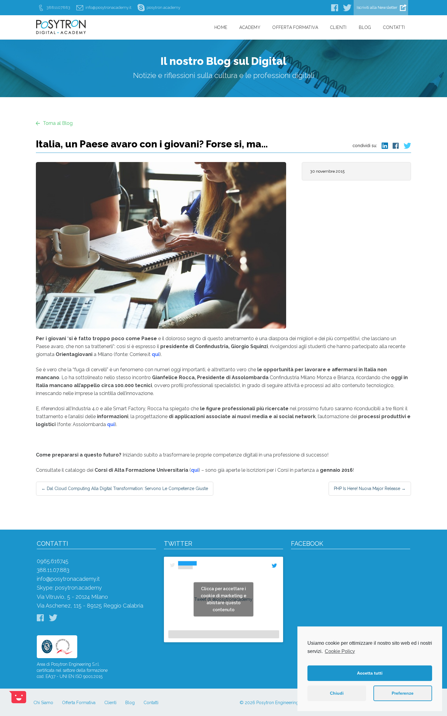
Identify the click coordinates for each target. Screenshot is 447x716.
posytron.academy (78, 587)
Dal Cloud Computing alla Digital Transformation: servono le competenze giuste (124, 488)
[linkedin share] (382, 145)
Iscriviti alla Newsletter (377, 7)
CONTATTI (394, 27)
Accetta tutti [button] (370, 673)
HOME (220, 27)
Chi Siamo (43, 702)
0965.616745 (52, 561)
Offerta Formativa (78, 702)
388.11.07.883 (53, 570)
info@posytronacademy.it (68, 579)
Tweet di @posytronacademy (223, 599)
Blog (130, 702)
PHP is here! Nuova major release (370, 488)
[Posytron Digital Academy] (90, 32)
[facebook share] (393, 145)
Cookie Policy (340, 651)
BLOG (365, 27)
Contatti (151, 702)
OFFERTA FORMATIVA (295, 27)
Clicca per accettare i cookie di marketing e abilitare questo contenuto (223, 599)
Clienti (110, 702)
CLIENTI (338, 27)
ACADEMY (249, 27)
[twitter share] (405, 145)
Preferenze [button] (403, 693)
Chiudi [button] (337, 693)
